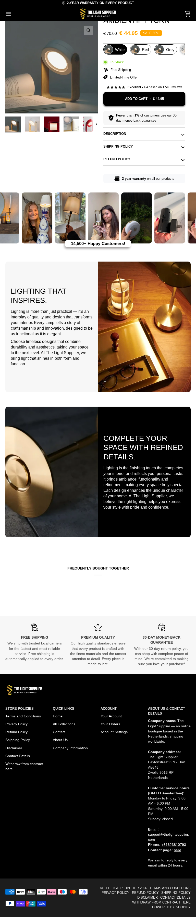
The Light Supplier (121, 888)
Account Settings (114, 732)
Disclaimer (13, 748)
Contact (59, 732)
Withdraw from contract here (161, 902)
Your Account (111, 716)
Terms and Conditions (23, 716)
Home (58, 716)
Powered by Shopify (171, 907)
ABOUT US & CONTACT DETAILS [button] (166, 711)
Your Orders (110, 724)
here (177, 850)
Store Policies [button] (19, 709)
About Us (60, 740)
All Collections (64, 724)
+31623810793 (174, 845)
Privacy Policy (16, 724)
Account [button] (109, 709)
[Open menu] (13, 13)
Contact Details (17, 756)
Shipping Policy (118, 146)
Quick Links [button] (63, 709)
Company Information (70, 748)
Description (114, 134)
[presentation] (182, 49)
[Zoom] (88, 30)
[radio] (115, 49)
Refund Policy (116, 159)
